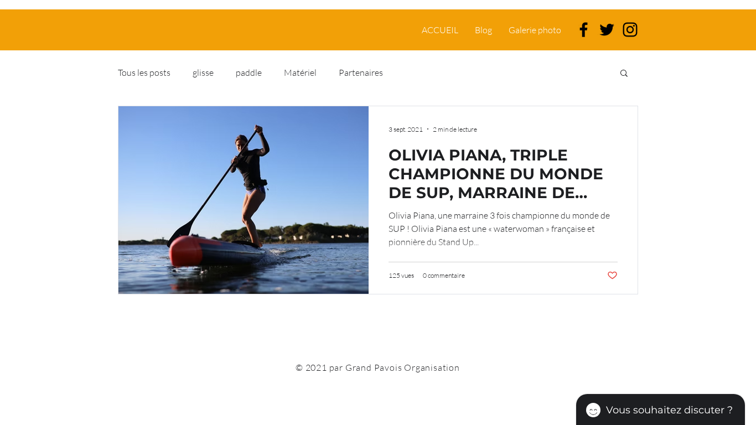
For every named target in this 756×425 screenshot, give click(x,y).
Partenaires (361, 72)
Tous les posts (144, 72)
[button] (624, 74)
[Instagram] (630, 29)
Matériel (300, 72)
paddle (249, 72)
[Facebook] (583, 29)
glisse (203, 72)
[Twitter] (607, 29)
